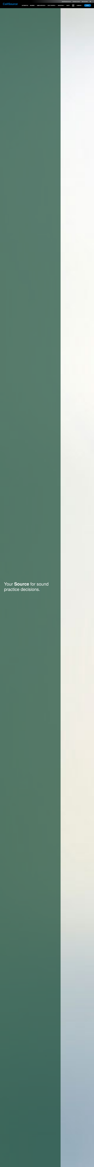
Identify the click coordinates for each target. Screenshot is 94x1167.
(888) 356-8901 (85, 1)
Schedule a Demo (76, 1)
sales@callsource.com (66, 1)
